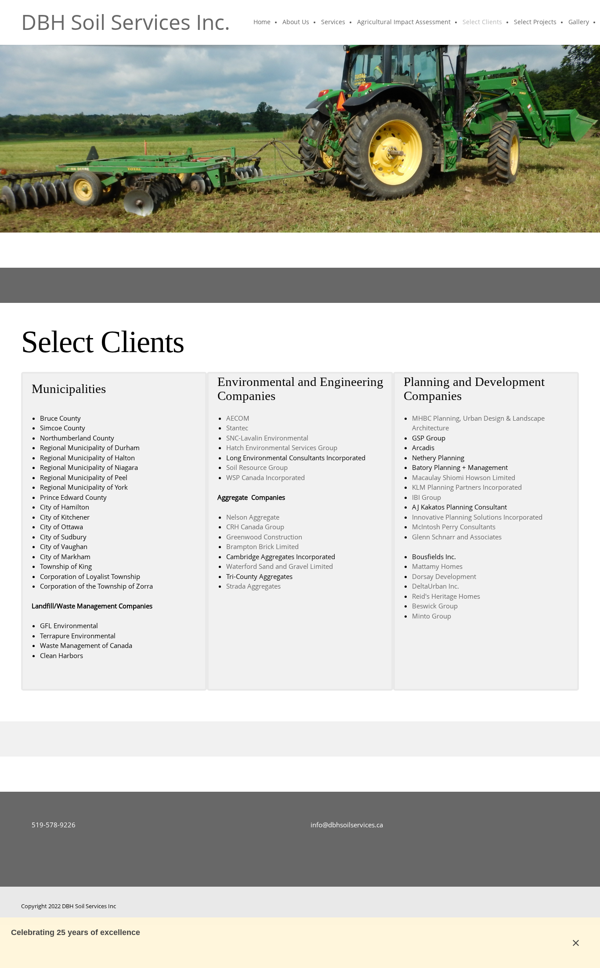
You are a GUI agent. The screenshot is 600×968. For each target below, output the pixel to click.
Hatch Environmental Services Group (281, 447)
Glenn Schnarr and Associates (457, 536)
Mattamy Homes (437, 566)
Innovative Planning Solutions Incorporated (477, 517)
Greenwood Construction (264, 536)
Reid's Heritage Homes (446, 596)
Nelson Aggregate (252, 517)
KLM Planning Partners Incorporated (467, 487)
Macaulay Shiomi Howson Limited (463, 477)
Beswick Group (435, 605)
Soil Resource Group (257, 467)
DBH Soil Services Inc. (125, 22)
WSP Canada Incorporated (265, 477)
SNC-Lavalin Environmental (267, 437)
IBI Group (426, 497)
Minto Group (431, 615)
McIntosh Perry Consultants (453, 526)
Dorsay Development (444, 576)
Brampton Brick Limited (262, 546)
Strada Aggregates (253, 586)
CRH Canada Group (255, 526)
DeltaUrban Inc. (435, 586)
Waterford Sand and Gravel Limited (279, 566)
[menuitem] (262, 22)
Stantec (237, 427)
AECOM (237, 418)
